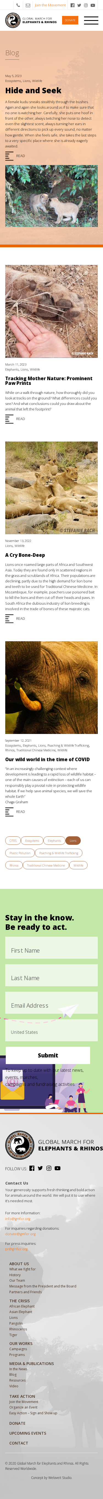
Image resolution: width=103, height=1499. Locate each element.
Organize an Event (23, 1407)
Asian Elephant (20, 1311)
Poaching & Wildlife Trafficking (68, 745)
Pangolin (16, 1323)
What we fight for (22, 1269)
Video (13, 1386)
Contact (18, 1443)
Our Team (17, 1280)
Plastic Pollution (20, 853)
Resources (17, 1380)
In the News (18, 1369)
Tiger (13, 1335)
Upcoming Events (27, 1433)
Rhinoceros (18, 1329)
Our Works (20, 1343)
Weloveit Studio (59, 1477)
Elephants (12, 369)
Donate (70, 20)
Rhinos (10, 750)
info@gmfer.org (17, 1218)
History (15, 1275)
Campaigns (18, 1349)
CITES (13, 841)
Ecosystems (13, 81)
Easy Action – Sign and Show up (33, 1413)
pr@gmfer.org (16, 1249)
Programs (17, 1354)
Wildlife (37, 81)
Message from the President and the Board (42, 1286)
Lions (26, 81)
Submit (48, 1055)
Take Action (22, 1396)
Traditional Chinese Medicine (35, 750)
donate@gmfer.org (20, 1234)
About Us (19, 1263)
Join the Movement (50, 4)
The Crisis (19, 1300)
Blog (12, 1374)
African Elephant (22, 1306)
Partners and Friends (25, 1292)
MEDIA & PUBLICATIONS (31, 1363)
